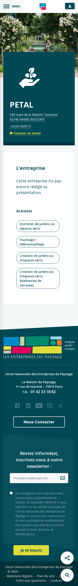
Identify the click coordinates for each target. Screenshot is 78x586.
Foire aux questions (31, 580)
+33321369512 (20, 126)
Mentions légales (19, 576)
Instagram (50, 404)
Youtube (39, 404)
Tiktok (60, 404)
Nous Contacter (39, 421)
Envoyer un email (27, 133)
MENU (16, 6)
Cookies (56, 580)
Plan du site (46, 576)
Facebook (17, 404)
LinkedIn (28, 404)
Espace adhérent (71, 6)
